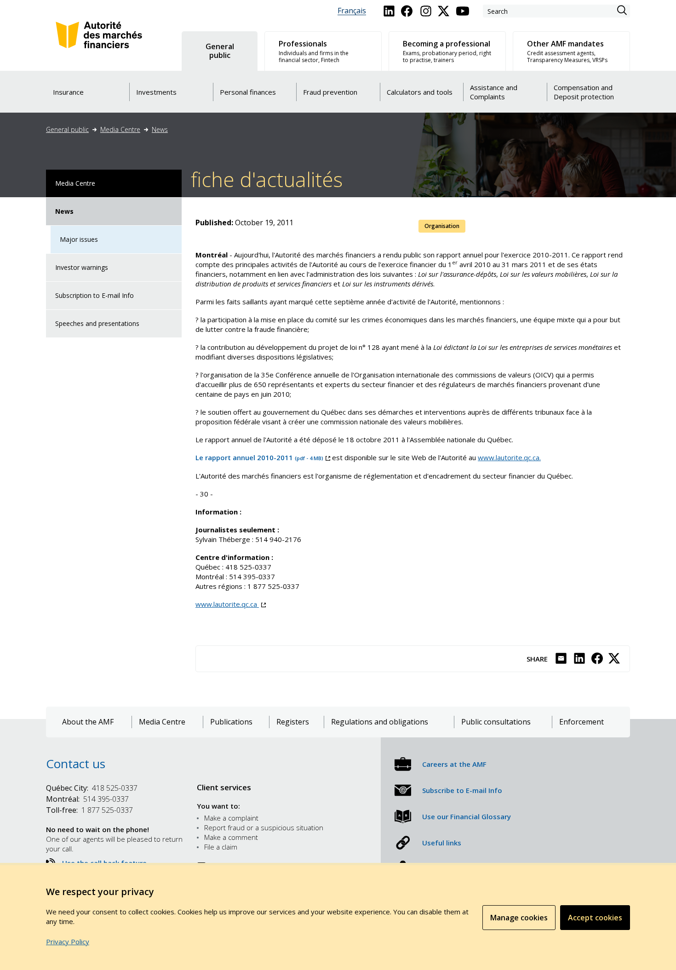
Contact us (75, 763)
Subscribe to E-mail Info (462, 790)
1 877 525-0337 (89, 810)
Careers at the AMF (454, 764)
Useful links (441, 842)
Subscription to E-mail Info (94, 295)
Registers (292, 722)
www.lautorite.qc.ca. (509, 457)
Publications (231, 722)
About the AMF (88, 722)
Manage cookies (519, 918)
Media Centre (120, 129)
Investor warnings (81, 267)
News (160, 129)
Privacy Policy (67, 941)
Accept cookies (595, 918)
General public (67, 129)
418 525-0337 (91, 788)
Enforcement (581, 722)
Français (352, 10)
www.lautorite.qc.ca (230, 604)
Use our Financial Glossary (466, 816)
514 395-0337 (87, 799)
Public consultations (496, 722)
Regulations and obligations (379, 722)
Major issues (79, 239)
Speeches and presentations (97, 323)
